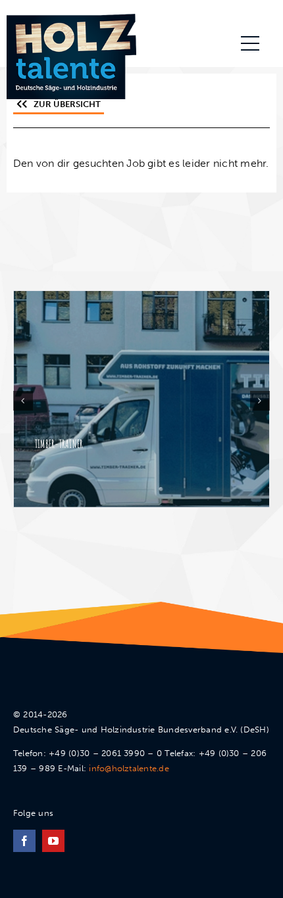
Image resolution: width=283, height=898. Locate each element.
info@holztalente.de (129, 768)
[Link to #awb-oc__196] (250, 43)
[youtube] (53, 841)
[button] (23, 401)
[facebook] (24, 841)
